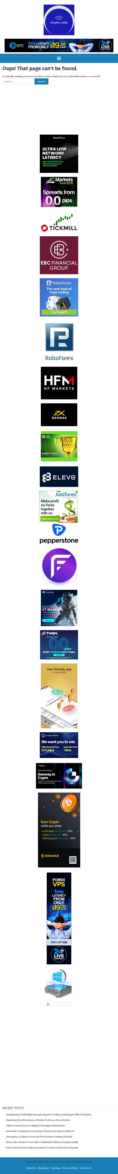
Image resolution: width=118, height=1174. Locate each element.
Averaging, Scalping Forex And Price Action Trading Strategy (39, 1136)
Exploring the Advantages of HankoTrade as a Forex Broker (38, 1120)
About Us (31, 1168)
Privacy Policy (70, 1168)
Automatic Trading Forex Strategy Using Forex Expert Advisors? (40, 1131)
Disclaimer (43, 1168)
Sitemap (55, 1168)
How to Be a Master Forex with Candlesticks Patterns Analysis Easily (42, 1142)
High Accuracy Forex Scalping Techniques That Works (35, 1125)
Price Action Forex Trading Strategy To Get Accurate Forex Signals (42, 1147)
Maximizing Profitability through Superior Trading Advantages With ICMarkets (48, 1114)
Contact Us (85, 1168)
